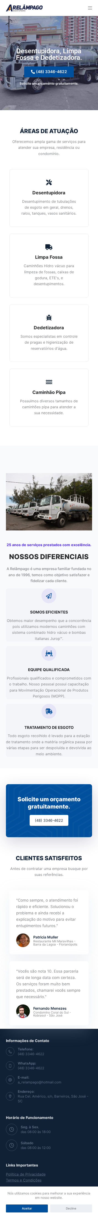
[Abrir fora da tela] (90, 8)
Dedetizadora (49, 327)
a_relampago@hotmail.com (39, 1082)
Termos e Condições (23, 1180)
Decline (71, 1208)
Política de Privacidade (26, 1174)
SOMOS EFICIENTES (49, 612)
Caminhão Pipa (49, 392)
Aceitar (27, 1208)
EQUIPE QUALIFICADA (49, 669)
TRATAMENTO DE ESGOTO (49, 727)
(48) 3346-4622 (31, 1054)
